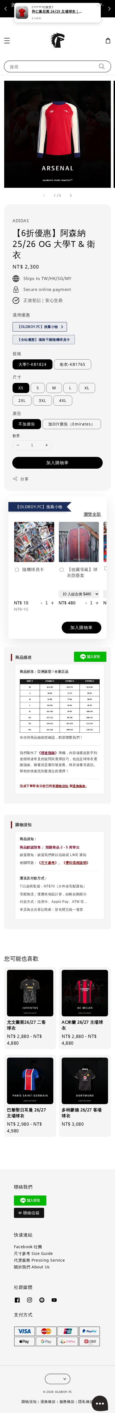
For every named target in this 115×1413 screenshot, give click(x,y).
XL (87, 387)
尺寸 (17, 377)
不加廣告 (26, 424)
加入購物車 (57, 462)
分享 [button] (24, 479)
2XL (22, 400)
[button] (7, 40)
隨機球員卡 (33, 569)
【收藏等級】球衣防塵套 (82, 572)
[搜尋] (102, 66)
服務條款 (67, 1401)
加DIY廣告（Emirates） (71, 424)
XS (20, 387)
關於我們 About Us (32, 1266)
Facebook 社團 (28, 1246)
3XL (42, 400)
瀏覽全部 (92, 514)
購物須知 (62, 786)
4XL (62, 400)
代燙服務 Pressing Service (39, 1260)
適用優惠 (21, 315)
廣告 (17, 413)
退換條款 (79, 786)
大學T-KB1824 (32, 364)
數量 (16, 435)
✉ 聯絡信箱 (29, 1213)
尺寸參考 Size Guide (33, 1253)
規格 (17, 353)
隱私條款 (86, 1401)
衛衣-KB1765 (72, 364)
